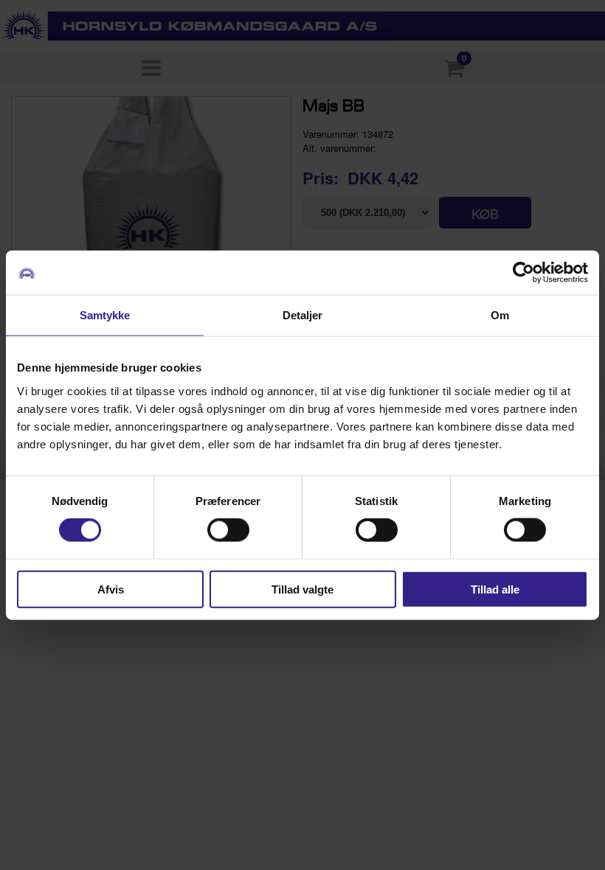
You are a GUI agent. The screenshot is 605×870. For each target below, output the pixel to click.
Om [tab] (500, 315)
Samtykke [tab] (105, 315)
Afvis (110, 588)
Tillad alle (495, 588)
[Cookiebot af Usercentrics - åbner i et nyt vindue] (523, 273)
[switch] (228, 530)
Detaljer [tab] (303, 315)
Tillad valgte (302, 588)
